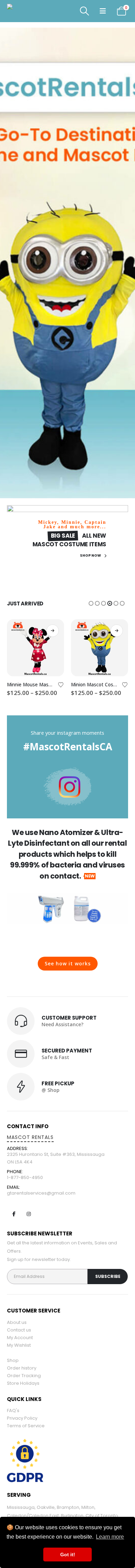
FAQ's (13, 1410)
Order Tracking (24, 1375)
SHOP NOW (91, 555)
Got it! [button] (67, 1554)
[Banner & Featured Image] (67, 263)
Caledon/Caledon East (33, 1515)
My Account (20, 1337)
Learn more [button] (110, 1537)
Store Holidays (23, 1383)
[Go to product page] (35, 647)
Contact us (19, 1330)
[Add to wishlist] (61, 684)
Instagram (28, 1213)
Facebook (14, 1213)
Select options (52, 630)
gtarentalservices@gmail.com (41, 1193)
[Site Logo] (26, 11)
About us (17, 1322)
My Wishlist (19, 1345)
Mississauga (21, 1507)
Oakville (46, 1507)
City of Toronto (102, 1515)
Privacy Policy (22, 1418)
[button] (84, 11)
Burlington (72, 1515)
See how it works (68, 963)
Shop (13, 1360)
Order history (21, 1368)
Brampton (68, 1507)
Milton (87, 1507)
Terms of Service (26, 1425)
